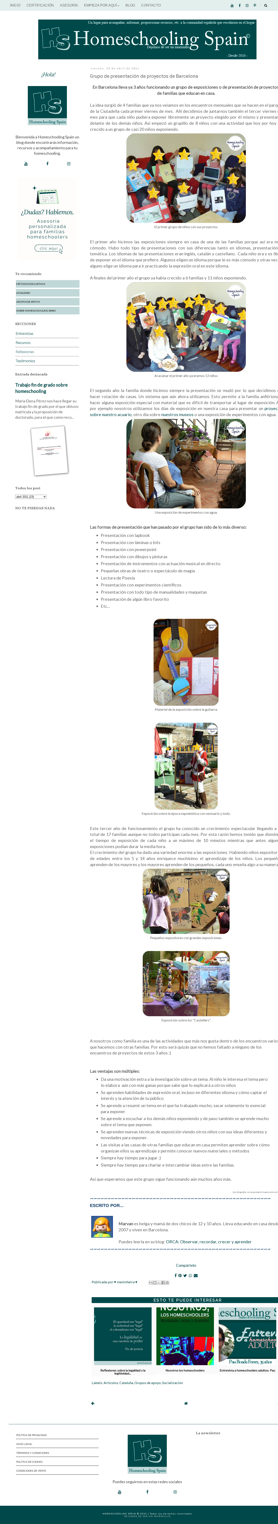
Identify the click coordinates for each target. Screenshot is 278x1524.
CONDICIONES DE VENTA (31, 1470)
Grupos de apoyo (147, 1383)
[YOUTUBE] (26, 164)
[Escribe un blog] (155, 1282)
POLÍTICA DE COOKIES (29, 1461)
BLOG (130, 5)
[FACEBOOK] (47, 164)
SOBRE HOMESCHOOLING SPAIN (36, 310)
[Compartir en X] (159, 1282)
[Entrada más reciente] (92, 1403)
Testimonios (25, 361)
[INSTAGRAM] (68, 164)
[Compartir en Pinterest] (167, 1282)
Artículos (111, 1383)
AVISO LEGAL (24, 1444)
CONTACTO (151, 5)
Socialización (172, 1383)
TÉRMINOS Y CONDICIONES (32, 1452)
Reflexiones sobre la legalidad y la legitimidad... (123, 1371)
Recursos (23, 343)
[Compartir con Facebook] (163, 1282)
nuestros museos (177, 414)
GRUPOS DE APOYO (28, 301)
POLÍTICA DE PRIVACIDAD (31, 1435)
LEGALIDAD (23, 292)
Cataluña (126, 1383)
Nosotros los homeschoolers (185, 1370)
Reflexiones (25, 352)
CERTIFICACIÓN (40, 5)
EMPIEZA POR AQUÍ (101, 5)
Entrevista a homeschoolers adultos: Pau (247, 1370)
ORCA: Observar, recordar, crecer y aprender (209, 1241)
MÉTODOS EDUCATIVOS (30, 284)
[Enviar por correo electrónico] (151, 1282)
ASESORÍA (69, 5)
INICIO (15, 5)
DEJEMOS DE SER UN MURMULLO (147, 1516)
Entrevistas (24, 334)
